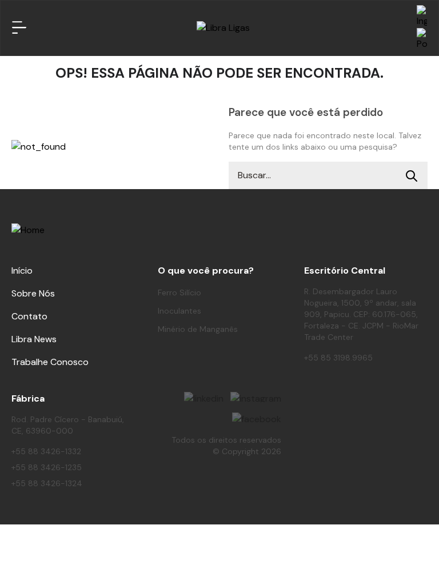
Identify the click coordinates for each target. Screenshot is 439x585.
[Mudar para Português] (422, 39)
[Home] (223, 28)
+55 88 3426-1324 (46, 483)
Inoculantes (179, 311)
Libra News (34, 339)
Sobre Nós (33, 293)
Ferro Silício (179, 292)
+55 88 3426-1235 (46, 467)
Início (22, 271)
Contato (29, 316)
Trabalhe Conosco (50, 362)
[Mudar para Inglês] (422, 16)
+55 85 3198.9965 (338, 357)
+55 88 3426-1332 (46, 451)
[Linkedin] (204, 397)
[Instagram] (255, 397)
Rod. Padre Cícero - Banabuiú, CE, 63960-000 (67, 425)
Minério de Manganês (198, 329)
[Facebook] (256, 417)
